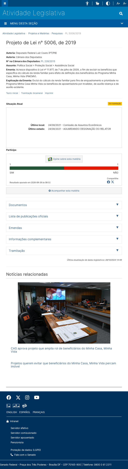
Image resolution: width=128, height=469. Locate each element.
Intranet (13, 421)
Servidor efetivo (19, 428)
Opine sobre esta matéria (66, 158)
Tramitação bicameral (31, 93)
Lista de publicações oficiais (28, 216)
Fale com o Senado (25, 454)
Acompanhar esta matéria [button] (65, 190)
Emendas (15, 228)
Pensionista (17, 442)
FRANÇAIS (39, 412)
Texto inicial (12, 93)
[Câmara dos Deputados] (9, 406)
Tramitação (17, 250)
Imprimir (49, 93)
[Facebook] (10, 397)
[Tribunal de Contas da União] (24, 406)
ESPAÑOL (24, 412)
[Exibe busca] (121, 14)
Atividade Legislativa (33, 13)
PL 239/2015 (48, 61)
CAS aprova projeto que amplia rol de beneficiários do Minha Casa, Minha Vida (61, 350)
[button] (87, 3)
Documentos (18, 205)
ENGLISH (11, 412)
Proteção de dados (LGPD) (26, 449)
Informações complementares (30, 239)
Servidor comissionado (23, 432)
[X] (112, 182)
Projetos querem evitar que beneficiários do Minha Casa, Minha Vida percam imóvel (63, 364)
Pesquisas (57, 33)
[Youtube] (35, 397)
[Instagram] (27, 397)
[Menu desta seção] (5, 23)
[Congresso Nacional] (16, 406)
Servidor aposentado (22, 437)
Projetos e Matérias (38, 33)
